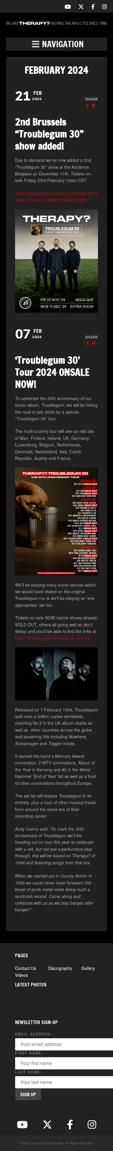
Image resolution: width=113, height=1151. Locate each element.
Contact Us (25, 968)
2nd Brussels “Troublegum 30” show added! (49, 134)
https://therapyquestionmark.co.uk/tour (51, 638)
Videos (21, 975)
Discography (60, 968)
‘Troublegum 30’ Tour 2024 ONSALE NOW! (52, 372)
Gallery (88, 968)
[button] (56, 44)
